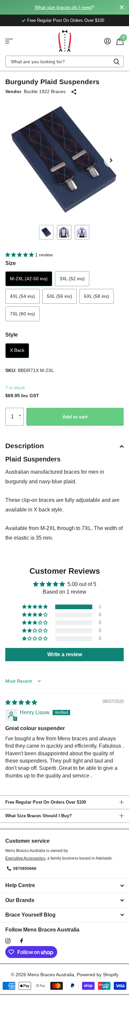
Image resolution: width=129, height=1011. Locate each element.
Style (11, 335)
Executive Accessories (25, 858)
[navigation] (46, 232)
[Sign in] (107, 41)
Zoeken (116, 61)
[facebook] (21, 941)
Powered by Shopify (97, 974)
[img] (21, 702)
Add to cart (75, 416)
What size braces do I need (63, 7)
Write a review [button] (64, 654)
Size (10, 263)
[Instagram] (7, 940)
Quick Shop (9, 41)
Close (121, 7)
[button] (111, 160)
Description (24, 446)
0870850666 (24, 868)
